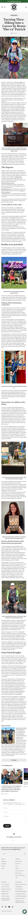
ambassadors (14, 15)
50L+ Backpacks (19, 889)
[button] (25, 912)
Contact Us (18, 863)
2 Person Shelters (5, 886)
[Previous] (1, 1)
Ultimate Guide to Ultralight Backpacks (20, 901)
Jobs (16, 877)
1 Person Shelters (5, 884)
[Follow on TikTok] (13, 907)
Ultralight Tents (5, 891)
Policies (17, 868)
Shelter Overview (5, 896)
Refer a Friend (18, 861)
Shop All (3, 866)
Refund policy (18, 873)
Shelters (3, 859)
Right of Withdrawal (20, 875)
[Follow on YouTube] (9, 907)
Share (15, 760)
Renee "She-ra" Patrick (21, 728)
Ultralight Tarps (4, 893)
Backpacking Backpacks (21, 891)
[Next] (26, 1)
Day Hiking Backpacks (20, 893)
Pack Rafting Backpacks (21, 896)
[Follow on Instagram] (6, 907)
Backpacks (3, 861)
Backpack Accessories (20, 884)
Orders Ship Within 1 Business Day (14, 1)
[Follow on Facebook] (2, 907)
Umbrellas (3, 863)
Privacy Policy (10, 804)
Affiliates (17, 859)
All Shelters (3, 882)
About (2, 868)
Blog (16, 866)
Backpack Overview (20, 898)
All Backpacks (18, 882)
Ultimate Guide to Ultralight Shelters (5, 899)
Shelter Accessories (6, 889)
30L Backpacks (18, 886)
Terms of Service (18, 804)
